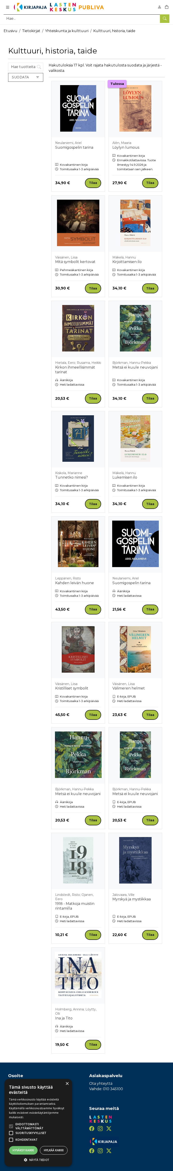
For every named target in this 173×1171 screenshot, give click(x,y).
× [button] (67, 1083)
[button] (38, 1160)
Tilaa (93, 183)
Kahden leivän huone (74, 583)
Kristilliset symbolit (71, 688)
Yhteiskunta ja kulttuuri (67, 31)
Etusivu (10, 31)
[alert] (38, 1123)
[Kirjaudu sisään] (159, 7)
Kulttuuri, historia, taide (114, 31)
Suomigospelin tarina (74, 147)
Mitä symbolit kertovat (75, 262)
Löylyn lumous (125, 147)
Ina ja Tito (64, 1018)
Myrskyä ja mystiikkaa (131, 899)
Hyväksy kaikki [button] (23, 1150)
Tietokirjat (31, 31)
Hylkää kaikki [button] (54, 1150)
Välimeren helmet (128, 688)
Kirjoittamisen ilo (127, 262)
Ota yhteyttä (100, 1083)
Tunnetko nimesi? (71, 477)
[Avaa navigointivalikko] (8, 7)
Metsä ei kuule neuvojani (135, 367)
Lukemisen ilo (124, 477)
